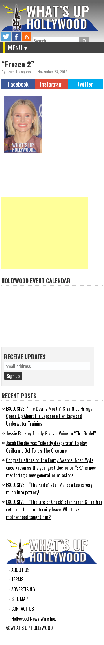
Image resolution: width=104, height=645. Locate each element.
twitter (6, 36)
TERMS (17, 579)
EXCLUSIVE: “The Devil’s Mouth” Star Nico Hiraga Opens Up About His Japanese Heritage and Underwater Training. (49, 416)
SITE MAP (19, 598)
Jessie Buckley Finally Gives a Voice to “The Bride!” (51, 433)
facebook (16, 36)
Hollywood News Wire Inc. (33, 618)
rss (26, 36)
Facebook (18, 84)
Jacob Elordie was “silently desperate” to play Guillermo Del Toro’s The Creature (46, 446)
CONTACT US (22, 608)
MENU (15, 47)
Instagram (51, 84)
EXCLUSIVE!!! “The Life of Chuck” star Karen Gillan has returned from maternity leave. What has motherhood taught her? (54, 509)
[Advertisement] (44, 233)
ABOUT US (20, 569)
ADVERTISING (23, 589)
